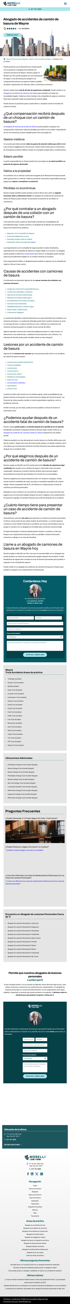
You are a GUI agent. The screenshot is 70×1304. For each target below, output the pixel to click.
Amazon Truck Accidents (16, 683)
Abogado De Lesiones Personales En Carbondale (23, 953)
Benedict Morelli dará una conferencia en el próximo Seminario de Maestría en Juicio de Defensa (35, 1285)
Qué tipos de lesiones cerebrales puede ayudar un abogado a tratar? (35, 1268)
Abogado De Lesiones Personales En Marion (22, 949)
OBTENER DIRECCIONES (12, 1145)
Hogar (35, 1185)
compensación (29, 254)
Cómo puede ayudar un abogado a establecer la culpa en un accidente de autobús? (35, 1271)
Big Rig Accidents (13, 686)
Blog (35, 1213)
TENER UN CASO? (12, 35)
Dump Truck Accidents (15, 708)
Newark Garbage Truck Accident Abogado (21, 772)
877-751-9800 (36, 9)
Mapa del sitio (43, 1299)
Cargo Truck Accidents (15, 690)
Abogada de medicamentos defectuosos (35, 1249)
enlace (44, 610)
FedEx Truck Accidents (15, 716)
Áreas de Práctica (35, 1198)
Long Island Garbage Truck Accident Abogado (22, 787)
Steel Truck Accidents (14, 730)
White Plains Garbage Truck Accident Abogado (23, 790)
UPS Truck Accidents (14, 741)
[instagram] (41, 1174)
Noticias (35, 1210)
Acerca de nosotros (35, 1189)
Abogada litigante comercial (35, 1246)
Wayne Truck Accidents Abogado (40, 59)
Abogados (35, 1192)
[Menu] (65, 3)
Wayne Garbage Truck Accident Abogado (21, 768)
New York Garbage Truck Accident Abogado (22, 783)
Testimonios (35, 1204)
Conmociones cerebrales (16, 383)
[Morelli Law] (12, 3)
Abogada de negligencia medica (35, 1237)
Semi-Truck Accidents (15, 727)
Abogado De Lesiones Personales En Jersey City (23, 923)
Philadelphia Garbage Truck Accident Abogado (23, 765)
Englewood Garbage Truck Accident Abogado (22, 794)
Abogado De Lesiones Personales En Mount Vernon (24, 938)
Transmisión (35, 1216)
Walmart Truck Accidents (16, 745)
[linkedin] (32, 1174)
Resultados (35, 1201)
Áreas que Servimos (35, 1195)
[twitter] (36, 1174)
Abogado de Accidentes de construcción (35, 1231)
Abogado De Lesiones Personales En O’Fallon (22, 942)
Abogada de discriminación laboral (35, 1243)
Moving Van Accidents (15, 723)
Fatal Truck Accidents (15, 712)
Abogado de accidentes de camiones (35, 1228)
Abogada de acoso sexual (35, 1252)
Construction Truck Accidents (17, 697)
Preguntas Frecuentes (35, 1207)
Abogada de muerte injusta (35, 1234)
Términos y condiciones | (12, 1299)
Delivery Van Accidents (15, 705)
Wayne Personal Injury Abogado (17, 59)
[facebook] (28, 1174)
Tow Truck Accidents (14, 738)
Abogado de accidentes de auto (35, 1225)
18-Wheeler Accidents (14, 679)
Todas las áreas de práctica (35, 1255)
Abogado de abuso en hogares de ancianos (35, 1240)
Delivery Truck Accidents (15, 701)
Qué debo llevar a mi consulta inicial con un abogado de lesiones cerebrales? (35, 1265)
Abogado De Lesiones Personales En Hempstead (23, 931)
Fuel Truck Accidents (14, 719)
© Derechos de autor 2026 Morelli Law (17, 1302)
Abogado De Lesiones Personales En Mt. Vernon (23, 956)
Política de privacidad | (29, 1299)
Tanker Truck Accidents (15, 734)
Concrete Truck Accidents (16, 694)
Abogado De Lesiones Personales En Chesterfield (23, 934)
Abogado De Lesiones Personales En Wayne (22, 945)
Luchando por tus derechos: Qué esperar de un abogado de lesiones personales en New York (35, 1288)
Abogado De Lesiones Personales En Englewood (23, 927)
